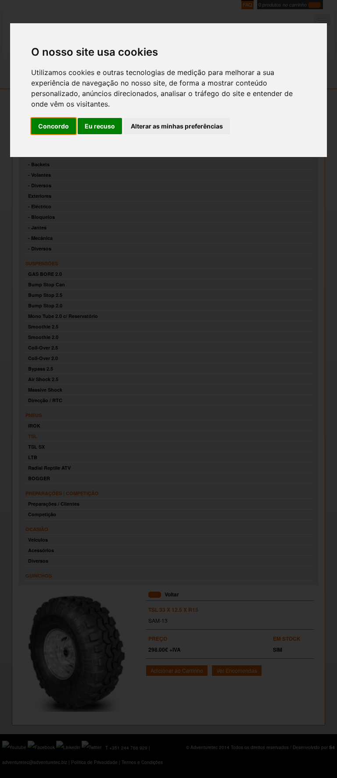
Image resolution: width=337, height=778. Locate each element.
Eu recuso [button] (100, 126)
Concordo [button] (53, 126)
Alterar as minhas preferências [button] (177, 126)
